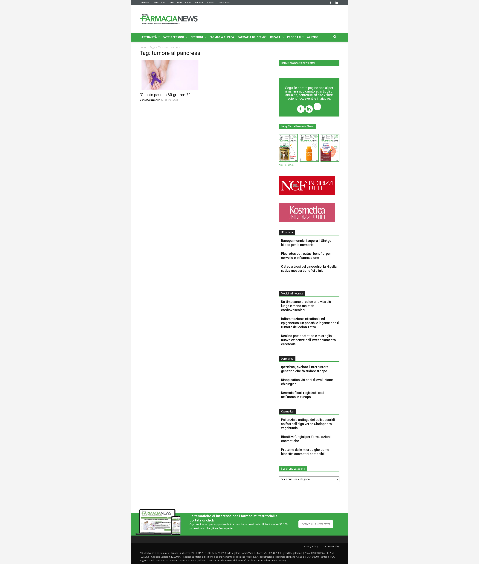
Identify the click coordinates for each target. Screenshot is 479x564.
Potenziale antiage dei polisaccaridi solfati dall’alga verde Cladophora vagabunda (308, 424)
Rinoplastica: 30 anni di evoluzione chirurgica (307, 382)
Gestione (197, 37)
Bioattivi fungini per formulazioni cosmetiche (305, 439)
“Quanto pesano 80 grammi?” (165, 95)
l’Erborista (287, 232)
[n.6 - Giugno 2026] (309, 148)
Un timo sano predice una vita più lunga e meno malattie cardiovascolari (306, 306)
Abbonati (199, 2)
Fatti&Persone (173, 37)
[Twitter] (317, 107)
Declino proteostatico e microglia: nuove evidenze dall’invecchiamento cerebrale (308, 340)
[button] (334, 37)
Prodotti (294, 37)
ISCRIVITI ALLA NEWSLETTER (316, 524)
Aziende (312, 37)
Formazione (159, 2)
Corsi (171, 2)
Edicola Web (286, 165)
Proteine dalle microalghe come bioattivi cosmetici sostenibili (305, 452)
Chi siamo (144, 2)
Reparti (275, 37)
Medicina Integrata (292, 293)
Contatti (211, 2)
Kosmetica (287, 411)
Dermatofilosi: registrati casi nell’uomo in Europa (302, 395)
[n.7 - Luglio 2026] (288, 148)
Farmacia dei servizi (252, 37)
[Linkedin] (336, 2)
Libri (179, 2)
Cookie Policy (332, 546)
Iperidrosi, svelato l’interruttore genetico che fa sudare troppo (305, 369)
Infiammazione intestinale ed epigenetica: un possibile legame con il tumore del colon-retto (310, 323)
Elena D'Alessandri (150, 99)
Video (188, 2)
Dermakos (287, 358)
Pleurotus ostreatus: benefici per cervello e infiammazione (306, 256)
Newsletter (224, 2)
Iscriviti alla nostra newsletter (298, 62)
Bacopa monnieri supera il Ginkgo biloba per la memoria (306, 243)
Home (143, 47)
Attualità (149, 37)
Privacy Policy (311, 546)
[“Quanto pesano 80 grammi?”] (170, 75)
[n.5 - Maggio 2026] (330, 148)
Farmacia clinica (222, 37)
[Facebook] (330, 2)
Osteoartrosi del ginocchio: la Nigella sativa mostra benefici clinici (309, 268)
